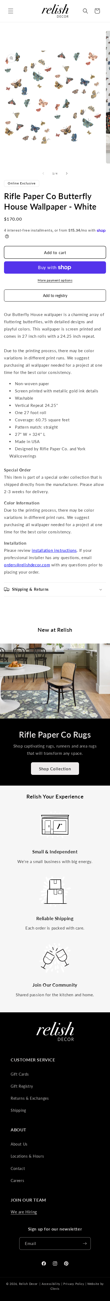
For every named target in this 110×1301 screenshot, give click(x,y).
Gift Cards (20, 1074)
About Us (19, 1144)
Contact (18, 1168)
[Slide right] (67, 173)
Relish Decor (28, 1283)
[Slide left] (43, 173)
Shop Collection (55, 768)
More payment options (55, 280)
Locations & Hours (27, 1156)
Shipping (18, 1110)
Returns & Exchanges (30, 1098)
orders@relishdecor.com (27, 564)
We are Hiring (24, 1211)
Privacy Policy (73, 1283)
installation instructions (54, 550)
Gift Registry (22, 1086)
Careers (17, 1180)
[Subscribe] (85, 1243)
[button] (11, 11)
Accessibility (51, 1283)
